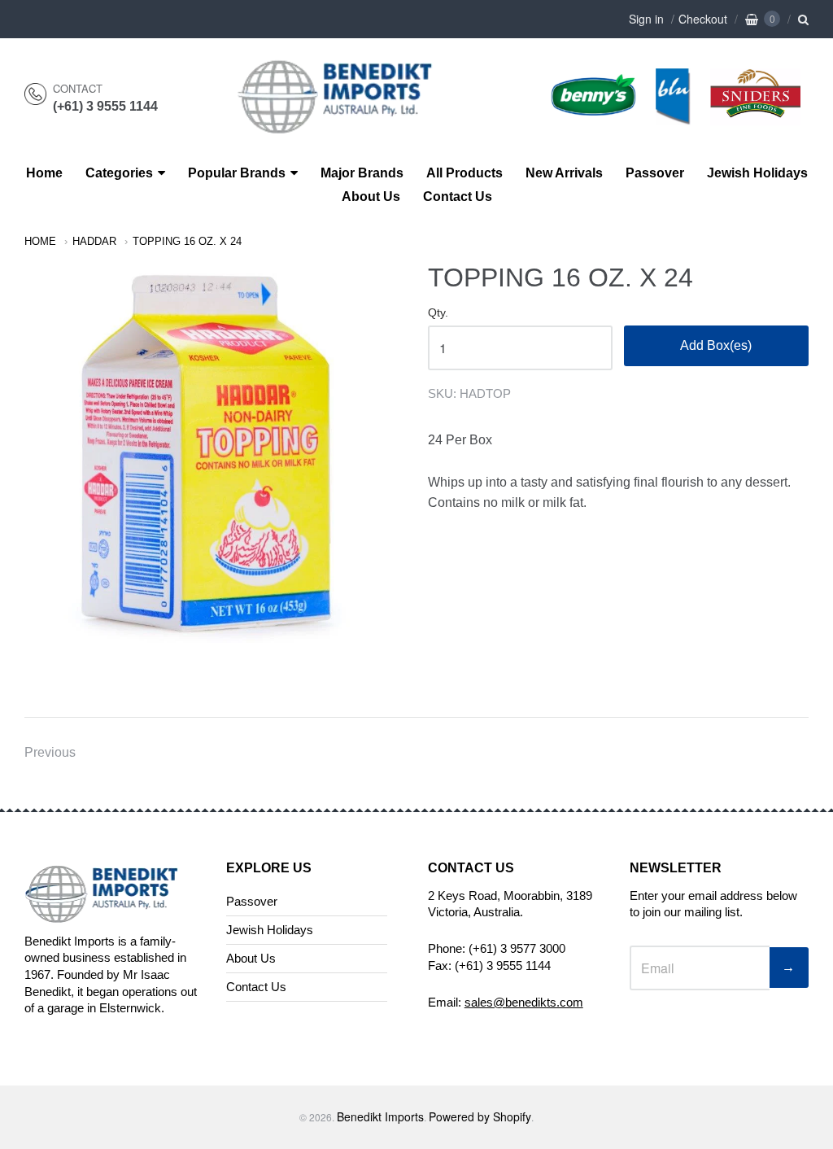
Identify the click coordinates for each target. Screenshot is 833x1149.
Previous (50, 752)
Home (44, 173)
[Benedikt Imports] (350, 124)
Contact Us (457, 196)
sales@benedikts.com (523, 1002)
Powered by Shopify (480, 1116)
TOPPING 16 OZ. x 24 (187, 241)
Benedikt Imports (380, 1116)
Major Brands (362, 173)
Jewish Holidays (757, 173)
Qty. (438, 313)
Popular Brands (237, 173)
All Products (464, 173)
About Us (371, 196)
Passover (655, 173)
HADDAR (94, 241)
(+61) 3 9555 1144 (105, 106)
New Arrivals (564, 173)
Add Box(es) (716, 345)
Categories (119, 173)
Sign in (646, 19)
